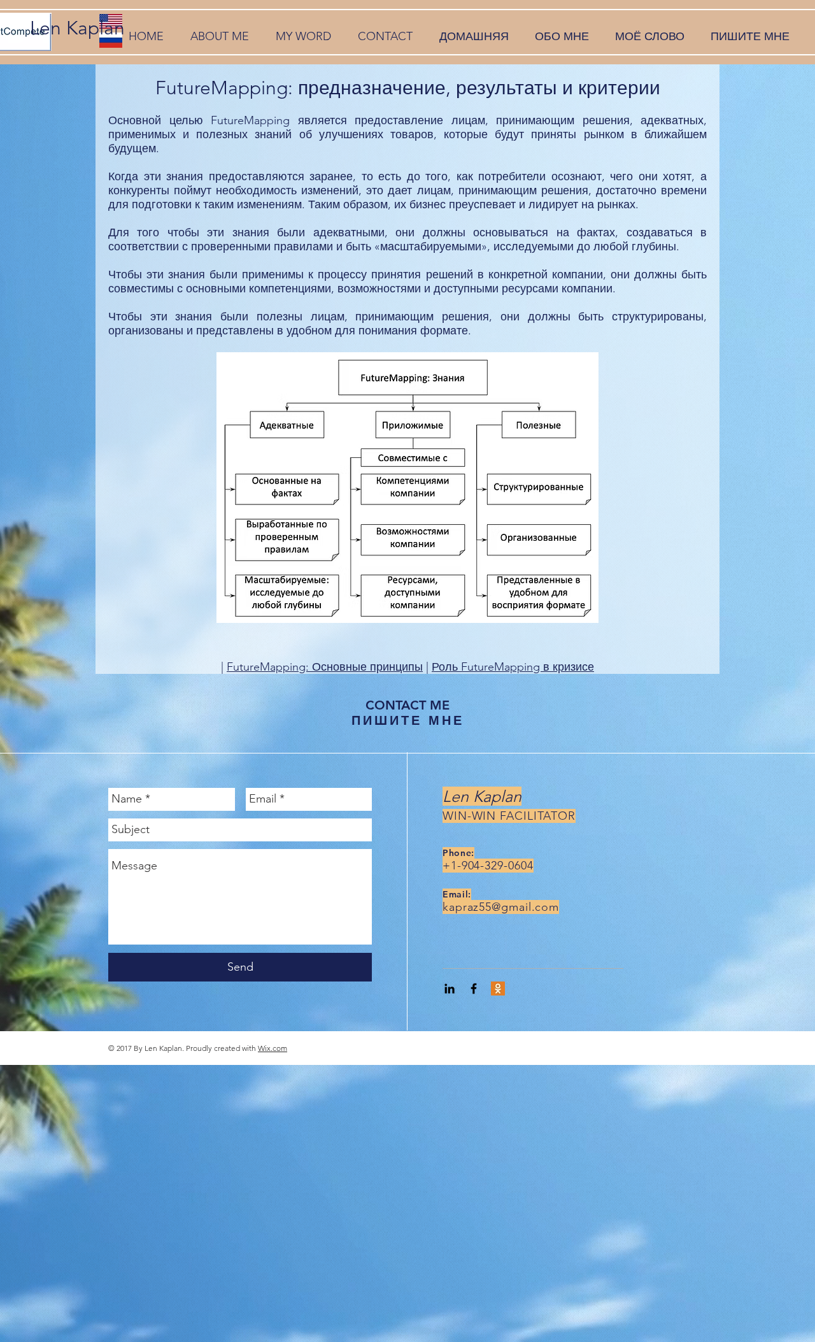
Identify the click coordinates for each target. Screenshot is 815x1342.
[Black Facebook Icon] (474, 989)
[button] (219, 36)
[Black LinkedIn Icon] (450, 989)
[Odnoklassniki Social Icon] (498, 989)
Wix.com (272, 1048)
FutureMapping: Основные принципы (325, 667)
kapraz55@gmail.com (501, 907)
